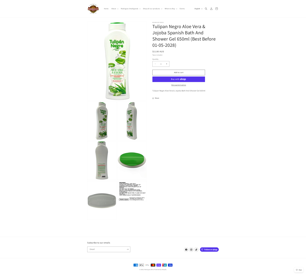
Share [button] (157, 98)
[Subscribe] (127, 249)
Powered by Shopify (160, 269)
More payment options (178, 85)
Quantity (155, 59)
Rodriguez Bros (149, 269)
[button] (114, 8)
